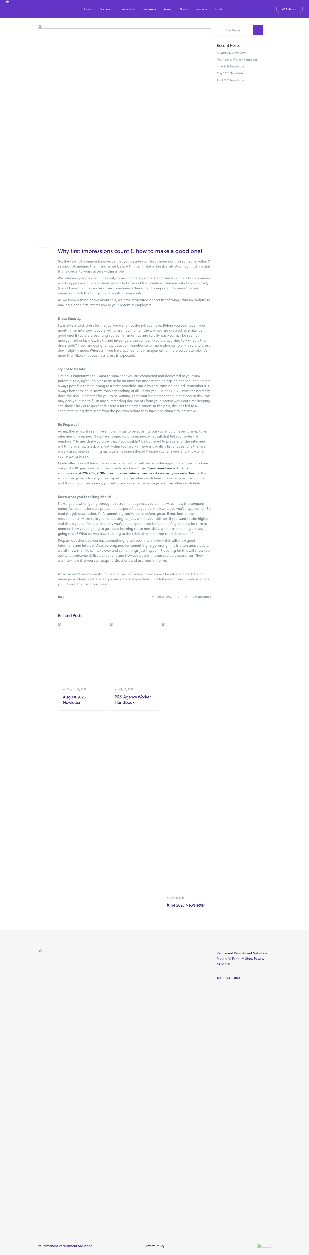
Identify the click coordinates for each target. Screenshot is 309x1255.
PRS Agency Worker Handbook (133, 699)
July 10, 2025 (125, 689)
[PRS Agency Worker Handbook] (134, 653)
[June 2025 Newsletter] (186, 757)
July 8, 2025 (177, 897)
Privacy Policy (154, 1246)
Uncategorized (201, 597)
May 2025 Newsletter (230, 73)
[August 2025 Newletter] (82, 653)
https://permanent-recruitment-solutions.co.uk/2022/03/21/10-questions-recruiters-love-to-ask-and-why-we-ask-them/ (128, 470)
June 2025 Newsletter (186, 905)
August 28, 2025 (76, 689)
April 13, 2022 (163, 597)
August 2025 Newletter (74, 699)
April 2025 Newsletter (230, 80)
